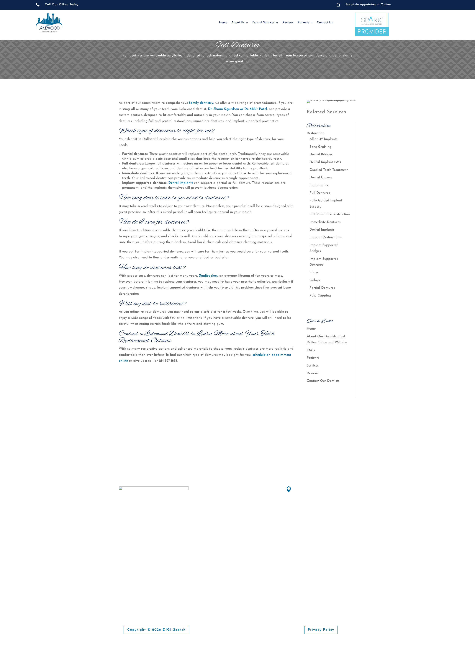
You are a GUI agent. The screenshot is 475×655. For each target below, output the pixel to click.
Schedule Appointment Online (368, 4)
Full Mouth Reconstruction (329, 214)
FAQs (311, 350)
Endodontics (318, 185)
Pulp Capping (320, 295)
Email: (216, 542)
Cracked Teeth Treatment (328, 170)
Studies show (208, 276)
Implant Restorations (325, 237)
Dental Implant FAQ (325, 162)
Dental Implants (321, 230)
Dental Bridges (320, 154)
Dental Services (263, 22)
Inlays (313, 272)
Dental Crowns (320, 177)
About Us (238, 22)
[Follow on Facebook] (122, 580)
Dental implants (180, 183)
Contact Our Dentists (323, 381)
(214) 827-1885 (304, 525)
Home (223, 22)
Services (313, 365)
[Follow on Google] (137, 580)
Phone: (299, 518)
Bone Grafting (320, 147)
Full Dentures (319, 193)
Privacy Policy (321, 630)
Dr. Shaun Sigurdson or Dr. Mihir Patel (237, 109)
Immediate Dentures (324, 222)
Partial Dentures (322, 288)
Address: (301, 488)
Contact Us (325, 22)
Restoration (315, 133)
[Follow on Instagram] (129, 580)
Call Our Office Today (61, 4)
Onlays (314, 280)
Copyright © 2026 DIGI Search (156, 630)
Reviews (288, 22)
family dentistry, (201, 103)
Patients (303, 22)
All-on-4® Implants (323, 139)
